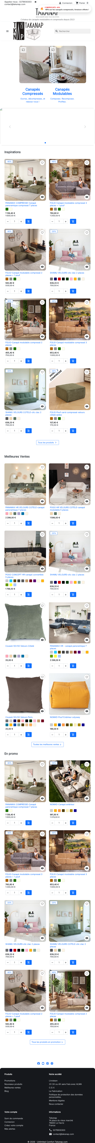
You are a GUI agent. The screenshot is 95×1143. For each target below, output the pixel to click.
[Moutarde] (75, 282)
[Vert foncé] (67, 282)
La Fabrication (55, 1136)
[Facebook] (38, 1108)
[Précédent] (10, 127)
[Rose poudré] (6, 528)
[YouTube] (43, 1108)
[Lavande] (18, 528)
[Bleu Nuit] (55, 282)
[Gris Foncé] (18, 599)
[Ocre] (30, 750)
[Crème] (75, 750)
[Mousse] (6, 603)
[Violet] (34, 599)
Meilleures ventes (12, 1132)
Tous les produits (47, 457)
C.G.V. (52, 1132)
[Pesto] (6, 209)
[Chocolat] (18, 746)
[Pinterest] (47, 1108)
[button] (65, 3)
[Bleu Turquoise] (10, 599)
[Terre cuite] (63, 750)
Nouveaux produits (13, 1129)
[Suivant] (85, 127)
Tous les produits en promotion (48, 1086)
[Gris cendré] (6, 429)
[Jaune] (10, 603)
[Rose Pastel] (71, 282)
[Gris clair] (6, 599)
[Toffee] (10, 429)
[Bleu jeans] (14, 603)
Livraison (53, 1125)
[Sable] (26, 750)
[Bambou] (71, 750)
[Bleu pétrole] (6, 750)
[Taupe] (26, 599)
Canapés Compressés (32, 91)
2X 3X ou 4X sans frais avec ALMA (65, 1129)
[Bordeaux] (30, 599)
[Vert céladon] (79, 282)
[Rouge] (59, 282)
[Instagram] (52, 1108)
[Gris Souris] (51, 282)
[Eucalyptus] (14, 429)
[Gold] (79, 750)
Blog (6, 1136)
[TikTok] (56, 1108)
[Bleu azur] (22, 528)
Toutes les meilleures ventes (47, 774)
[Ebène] (22, 750)
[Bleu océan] (14, 750)
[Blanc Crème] (83, 282)
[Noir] (63, 282)
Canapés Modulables (62, 91)
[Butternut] (51, 209)
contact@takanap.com (14, 4)
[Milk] (10, 209)
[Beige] (38, 599)
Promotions (9, 1125)
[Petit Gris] (55, 209)
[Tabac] (14, 599)
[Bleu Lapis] (83, 750)
